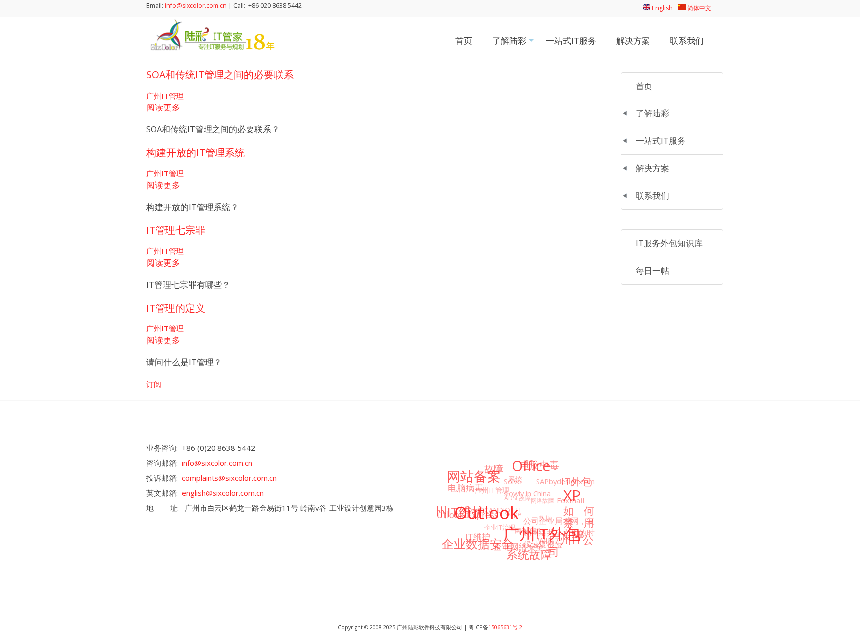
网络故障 (542, 500)
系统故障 (529, 554)
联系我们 (687, 40)
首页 (463, 40)
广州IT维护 (453, 511)
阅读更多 (163, 107)
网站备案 (474, 476)
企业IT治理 (499, 527)
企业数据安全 (478, 543)
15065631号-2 (505, 627)
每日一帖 (652, 270)
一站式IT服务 (571, 40)
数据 (545, 518)
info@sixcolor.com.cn (196, 5)
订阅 (153, 384)
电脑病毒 (466, 487)
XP (572, 495)
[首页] (211, 47)
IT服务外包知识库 (669, 243)
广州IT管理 (165, 96)
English (661, 8)
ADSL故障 (517, 498)
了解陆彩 (514, 44)
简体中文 (698, 8)
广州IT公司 (571, 545)
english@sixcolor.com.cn (223, 493)
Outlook (486, 512)
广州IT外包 (542, 533)
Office (531, 465)
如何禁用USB (578, 522)
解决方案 (633, 40)
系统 (515, 479)
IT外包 (576, 481)
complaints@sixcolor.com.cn (229, 478)
